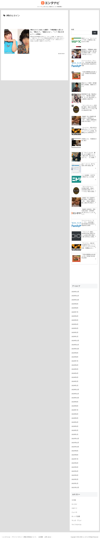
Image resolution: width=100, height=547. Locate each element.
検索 (72, 29)
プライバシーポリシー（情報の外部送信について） (24, 537)
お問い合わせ (48, 537)
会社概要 (41, 537)
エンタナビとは (6, 537)
